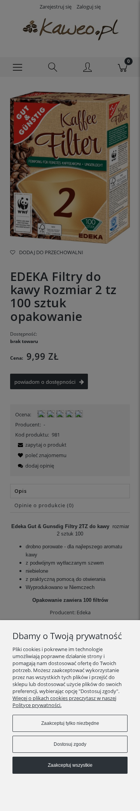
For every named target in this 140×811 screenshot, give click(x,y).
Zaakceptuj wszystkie (70, 765)
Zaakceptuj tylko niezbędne (70, 723)
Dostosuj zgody (70, 744)
